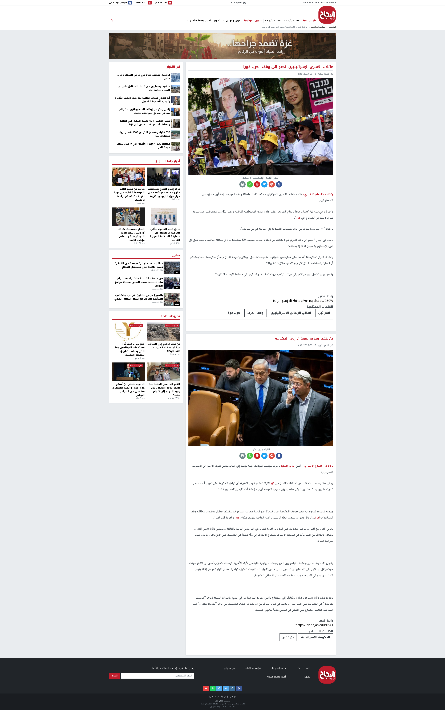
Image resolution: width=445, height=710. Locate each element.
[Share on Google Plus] (272, 184)
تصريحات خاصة (170, 316)
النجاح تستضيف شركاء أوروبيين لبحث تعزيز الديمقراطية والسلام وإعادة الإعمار (131, 234)
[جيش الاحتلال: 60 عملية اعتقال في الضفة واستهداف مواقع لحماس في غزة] (175, 123)
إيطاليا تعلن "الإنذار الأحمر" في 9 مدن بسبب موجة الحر (143, 145)
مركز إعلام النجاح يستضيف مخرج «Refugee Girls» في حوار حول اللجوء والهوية (164, 192)
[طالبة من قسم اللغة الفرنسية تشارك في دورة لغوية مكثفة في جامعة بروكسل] (128, 177)
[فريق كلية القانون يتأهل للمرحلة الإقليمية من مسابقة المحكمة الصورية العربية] (163, 216)
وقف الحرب (255, 313)
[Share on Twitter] (264, 184)
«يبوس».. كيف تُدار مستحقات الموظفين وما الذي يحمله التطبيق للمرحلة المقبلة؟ (130, 349)
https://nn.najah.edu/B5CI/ (313, 625)
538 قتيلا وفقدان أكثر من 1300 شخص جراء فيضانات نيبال (144, 134)
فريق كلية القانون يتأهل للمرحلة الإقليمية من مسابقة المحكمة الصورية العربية (165, 234)
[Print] (242, 184)
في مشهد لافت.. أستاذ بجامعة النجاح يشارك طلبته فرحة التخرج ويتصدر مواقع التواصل (139, 282)
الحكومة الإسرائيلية (315, 637)
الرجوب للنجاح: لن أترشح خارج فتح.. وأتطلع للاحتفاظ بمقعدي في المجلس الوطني (128, 389)
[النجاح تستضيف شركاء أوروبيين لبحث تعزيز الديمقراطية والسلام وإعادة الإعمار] (128, 216)
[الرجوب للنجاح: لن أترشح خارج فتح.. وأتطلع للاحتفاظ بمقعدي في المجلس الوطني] (128, 371)
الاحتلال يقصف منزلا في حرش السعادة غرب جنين (143, 76)
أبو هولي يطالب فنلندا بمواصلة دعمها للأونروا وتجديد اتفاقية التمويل (142, 99)
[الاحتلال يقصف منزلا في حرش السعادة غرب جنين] (175, 77)
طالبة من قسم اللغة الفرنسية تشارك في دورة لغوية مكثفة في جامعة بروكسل (129, 194)
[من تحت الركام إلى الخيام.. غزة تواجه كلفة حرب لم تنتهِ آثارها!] (163, 332)
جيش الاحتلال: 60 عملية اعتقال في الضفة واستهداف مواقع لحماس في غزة (145, 122)
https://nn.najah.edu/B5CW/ (313, 301)
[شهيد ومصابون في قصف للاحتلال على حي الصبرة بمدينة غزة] (175, 89)
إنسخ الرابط (281, 301)
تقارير (217, 21)
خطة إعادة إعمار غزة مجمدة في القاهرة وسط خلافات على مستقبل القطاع (139, 265)
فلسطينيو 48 (273, 21)
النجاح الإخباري (327, 15)
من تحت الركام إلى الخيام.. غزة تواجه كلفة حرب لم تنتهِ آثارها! (164, 347)
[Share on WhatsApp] (250, 184)
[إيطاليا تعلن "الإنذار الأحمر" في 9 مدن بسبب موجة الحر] (175, 146)
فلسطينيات (292, 21)
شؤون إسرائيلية (253, 21)
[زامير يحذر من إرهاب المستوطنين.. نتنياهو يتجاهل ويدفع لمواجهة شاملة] (175, 111)
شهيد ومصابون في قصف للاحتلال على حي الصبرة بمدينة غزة (144, 88)
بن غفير (288, 637)
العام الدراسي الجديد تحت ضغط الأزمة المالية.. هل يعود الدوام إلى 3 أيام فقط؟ (164, 389)
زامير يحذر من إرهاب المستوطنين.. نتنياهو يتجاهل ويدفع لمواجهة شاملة (144, 111)
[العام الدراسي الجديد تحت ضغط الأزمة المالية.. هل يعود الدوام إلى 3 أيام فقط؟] (163, 371)
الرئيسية (332, 27)
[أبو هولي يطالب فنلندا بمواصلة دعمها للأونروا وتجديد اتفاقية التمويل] (175, 100)
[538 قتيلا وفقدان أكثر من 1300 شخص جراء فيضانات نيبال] (175, 134)
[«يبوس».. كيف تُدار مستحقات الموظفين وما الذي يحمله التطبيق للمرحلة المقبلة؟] (128, 332)
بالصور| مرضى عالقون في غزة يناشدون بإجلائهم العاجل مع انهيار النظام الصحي (138, 297)
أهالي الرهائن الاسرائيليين (291, 313)
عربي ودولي (233, 21)
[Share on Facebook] (279, 184)
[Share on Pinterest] (257, 184)
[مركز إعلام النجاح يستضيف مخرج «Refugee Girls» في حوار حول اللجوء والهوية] (163, 177)
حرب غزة (234, 313)
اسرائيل (324, 313)
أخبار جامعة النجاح (200, 21)
